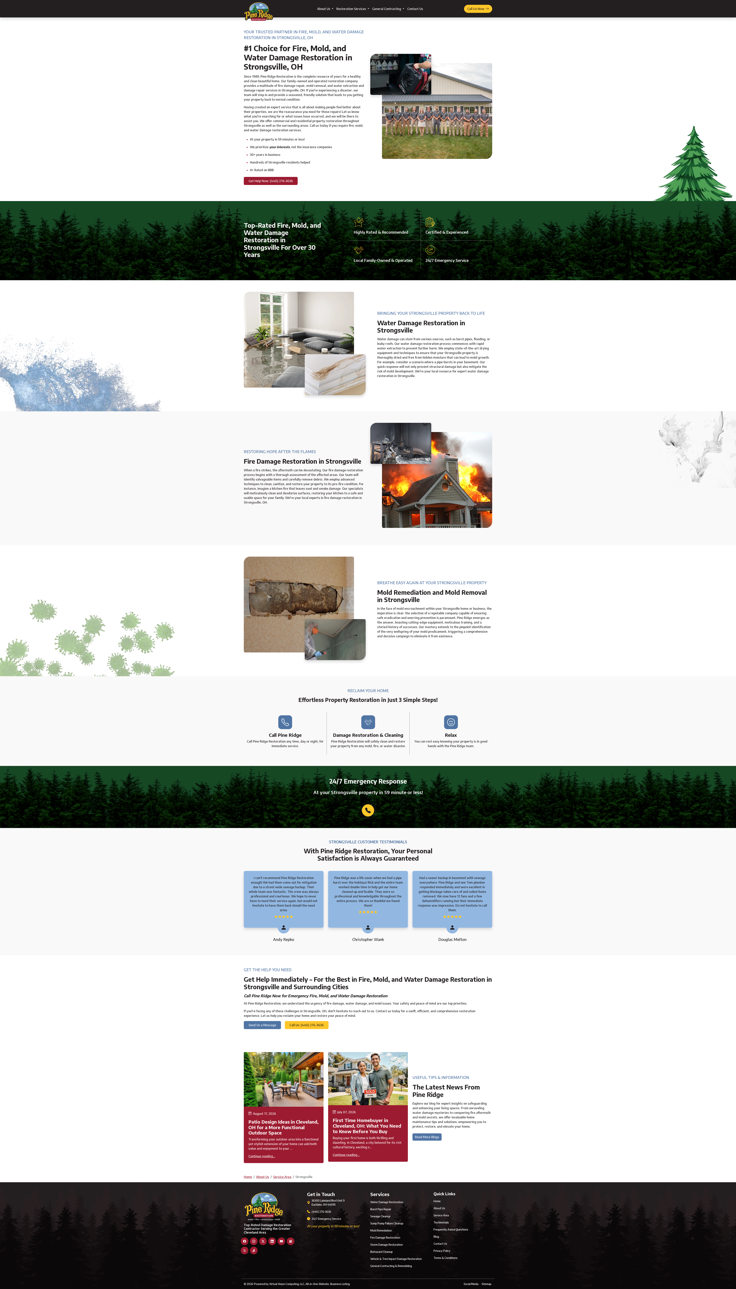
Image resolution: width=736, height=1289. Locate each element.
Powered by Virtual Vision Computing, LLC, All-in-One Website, (291, 1284)
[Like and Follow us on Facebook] (244, 1241)
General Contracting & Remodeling (391, 1266)
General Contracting (387, 9)
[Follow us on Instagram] (254, 1241)
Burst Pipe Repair (380, 1209)
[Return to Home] (258, 9)
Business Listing (340, 1284)
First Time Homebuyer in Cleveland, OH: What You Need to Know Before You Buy (367, 1125)
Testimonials (441, 1222)
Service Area (282, 1177)
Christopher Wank (368, 939)
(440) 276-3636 (321, 1211)
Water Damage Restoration (386, 1202)
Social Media (471, 1284)
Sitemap (486, 1284)
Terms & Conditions (446, 1257)
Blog (436, 1236)
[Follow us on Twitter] (263, 1241)
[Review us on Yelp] (244, 1250)
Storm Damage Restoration (386, 1244)
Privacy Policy (442, 1250)
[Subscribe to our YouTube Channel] (281, 1241)
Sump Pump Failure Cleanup (386, 1223)
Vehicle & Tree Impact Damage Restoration (396, 1258)
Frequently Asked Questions (451, 1229)
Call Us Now (476, 9)
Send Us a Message (262, 1025)
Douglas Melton (452, 939)
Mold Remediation (381, 1230)
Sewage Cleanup (380, 1216)
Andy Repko (283, 939)
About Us (324, 9)
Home (248, 1177)
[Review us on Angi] (254, 1250)
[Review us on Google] (290, 1241)
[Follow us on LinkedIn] (272, 1241)
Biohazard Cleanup (381, 1251)
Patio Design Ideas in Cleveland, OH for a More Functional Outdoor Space (283, 1127)
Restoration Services (351, 9)
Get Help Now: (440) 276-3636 (271, 181)
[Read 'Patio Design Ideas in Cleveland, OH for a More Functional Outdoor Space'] (284, 1079)
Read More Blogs (427, 1137)
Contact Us (415, 9)
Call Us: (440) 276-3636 (307, 1025)
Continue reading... (261, 1156)
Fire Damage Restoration (385, 1237)
